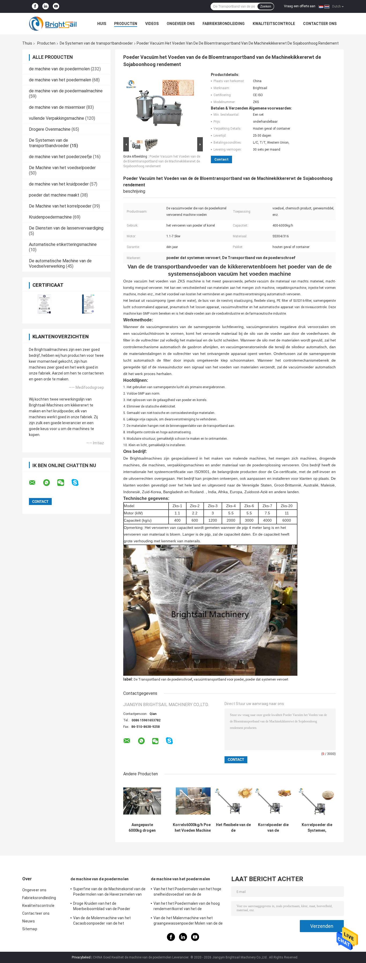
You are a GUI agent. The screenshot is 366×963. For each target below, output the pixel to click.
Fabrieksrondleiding (224, 23)
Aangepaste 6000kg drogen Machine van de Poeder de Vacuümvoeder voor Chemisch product (142, 828)
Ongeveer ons (181, 23)
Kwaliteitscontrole (274, 23)
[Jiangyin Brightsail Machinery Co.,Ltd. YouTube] (56, 6)
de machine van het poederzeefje (60, 156)
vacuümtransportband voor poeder (219, 679)
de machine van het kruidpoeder (59, 184)
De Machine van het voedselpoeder (62, 167)
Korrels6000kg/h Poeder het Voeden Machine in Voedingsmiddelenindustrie (195, 828)
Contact (221, 159)
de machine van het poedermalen (60, 79)
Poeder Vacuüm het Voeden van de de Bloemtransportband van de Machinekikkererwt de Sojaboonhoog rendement (161, 161)
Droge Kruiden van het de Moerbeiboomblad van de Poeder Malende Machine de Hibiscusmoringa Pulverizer (106, 907)
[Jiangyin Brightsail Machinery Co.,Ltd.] (51, 24)
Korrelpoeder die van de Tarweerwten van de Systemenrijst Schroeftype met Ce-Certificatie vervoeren (273, 828)
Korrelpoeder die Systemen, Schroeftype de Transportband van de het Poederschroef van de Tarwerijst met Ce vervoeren (317, 828)
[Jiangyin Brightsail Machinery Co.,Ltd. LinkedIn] (45, 6)
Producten (125, 23)
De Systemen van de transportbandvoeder (96, 43)
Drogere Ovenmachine (49, 129)
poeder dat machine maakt (54, 195)
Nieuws (28, 921)
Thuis (27, 43)
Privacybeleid (81, 957)
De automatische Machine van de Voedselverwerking (60, 263)
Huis (101, 23)
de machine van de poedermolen (59, 68)
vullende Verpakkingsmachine (56, 118)
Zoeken (265, 6)
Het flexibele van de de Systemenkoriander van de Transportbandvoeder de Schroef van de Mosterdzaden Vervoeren (233, 828)
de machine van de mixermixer (57, 107)
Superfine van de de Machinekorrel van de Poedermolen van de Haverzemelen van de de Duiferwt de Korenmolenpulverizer (109, 892)
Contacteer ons (320, 23)
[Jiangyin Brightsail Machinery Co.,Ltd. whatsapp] (50, 483)
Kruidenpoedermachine (50, 217)
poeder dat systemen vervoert (266, 679)
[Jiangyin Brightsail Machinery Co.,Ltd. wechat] (64, 483)
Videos (152, 23)
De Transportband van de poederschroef (163, 679)
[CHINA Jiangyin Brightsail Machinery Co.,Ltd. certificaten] (44, 304)
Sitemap (29, 929)
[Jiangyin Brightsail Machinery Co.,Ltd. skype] (78, 482)
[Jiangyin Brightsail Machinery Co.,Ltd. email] (35, 483)
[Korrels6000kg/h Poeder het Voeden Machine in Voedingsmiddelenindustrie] (195, 801)
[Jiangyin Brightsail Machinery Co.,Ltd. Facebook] (35, 6)
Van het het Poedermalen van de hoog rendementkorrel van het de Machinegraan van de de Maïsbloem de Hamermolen (188, 907)
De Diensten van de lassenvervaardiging (66, 228)
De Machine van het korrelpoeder (60, 206)
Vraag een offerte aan (299, 6)
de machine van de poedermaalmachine (66, 90)
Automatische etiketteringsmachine (63, 244)
